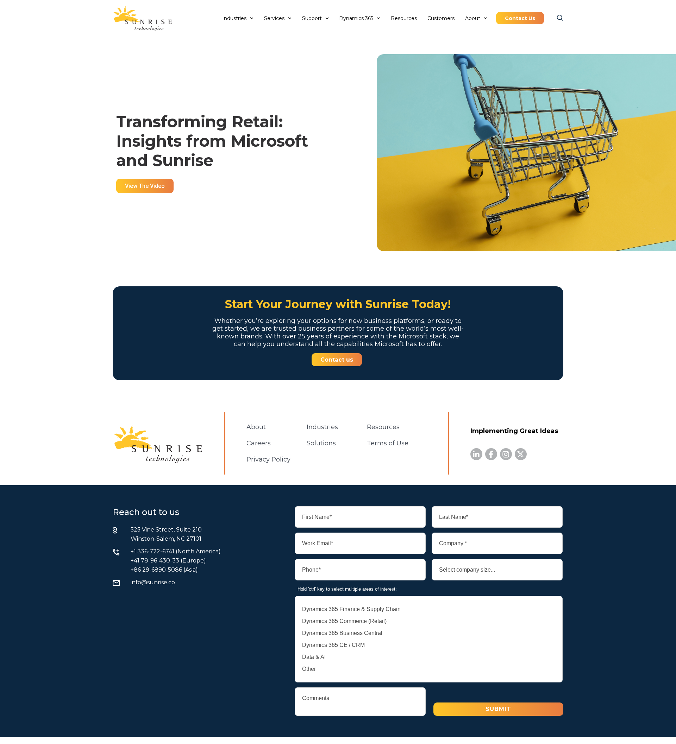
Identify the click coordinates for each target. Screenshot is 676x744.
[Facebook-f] (491, 454)
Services (274, 18)
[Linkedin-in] (476, 454)
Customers (441, 18)
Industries (234, 18)
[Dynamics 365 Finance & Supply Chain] (428, 609)
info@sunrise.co (153, 582)
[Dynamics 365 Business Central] (428, 633)
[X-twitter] (521, 454)
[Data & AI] (428, 657)
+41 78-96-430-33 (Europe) (168, 560)
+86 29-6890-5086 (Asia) (164, 569)
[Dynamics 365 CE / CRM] (428, 645)
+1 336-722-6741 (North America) (176, 551)
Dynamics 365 (356, 18)
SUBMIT (498, 709)
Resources (404, 18)
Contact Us (520, 18)
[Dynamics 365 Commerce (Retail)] (428, 621)
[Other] (428, 669)
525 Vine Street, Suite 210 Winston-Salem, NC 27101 (166, 534)
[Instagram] (506, 454)
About (472, 18)
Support (312, 18)
